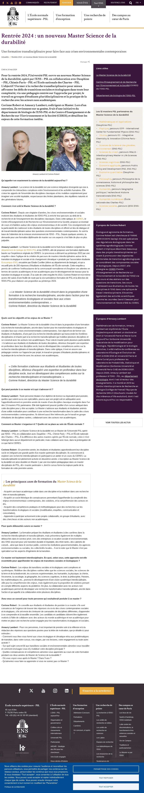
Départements (79, 721)
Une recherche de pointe (94, 17)
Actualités (5, 57)
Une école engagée (58, 757)
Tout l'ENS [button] (98, 3)
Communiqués (32, 3)
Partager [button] (83, 62)
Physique (104, 128)
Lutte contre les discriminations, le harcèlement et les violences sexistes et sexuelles (127, 730)
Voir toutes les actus (118, 422)
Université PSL (56, 738)
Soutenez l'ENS (118, 3)
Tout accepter (106, 786)
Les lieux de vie (125, 713)
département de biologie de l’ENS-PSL (18, 250)
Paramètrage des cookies (106, 769)
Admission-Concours (82, 713)
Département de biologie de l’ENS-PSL (115, 95)
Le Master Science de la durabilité (113, 75)
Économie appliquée (109, 165)
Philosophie (105, 179)
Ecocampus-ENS (9, 262)
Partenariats (55, 742)
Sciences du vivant (108, 152)
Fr (137, 3)
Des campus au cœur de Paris (121, 17)
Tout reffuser (106, 778)
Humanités (105, 189)
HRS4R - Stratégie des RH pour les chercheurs (58, 749)
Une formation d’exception (65, 17)
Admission (66, 3)
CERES (79, 219)
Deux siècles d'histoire (59, 761)
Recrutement (50, 3)
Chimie (103, 135)
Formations (78, 717)
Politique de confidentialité (14, 787)
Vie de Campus (125, 741)
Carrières (77, 726)
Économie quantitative (110, 172)
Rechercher (130, 3)
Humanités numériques (111, 199)
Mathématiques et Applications (115, 121)
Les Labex (100, 738)
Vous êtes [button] (82, 3)
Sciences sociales (108, 206)
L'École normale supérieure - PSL (38, 17)
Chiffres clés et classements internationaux (56, 730)
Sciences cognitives (109, 162)
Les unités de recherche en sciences (101, 730)
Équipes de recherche (104, 742)
